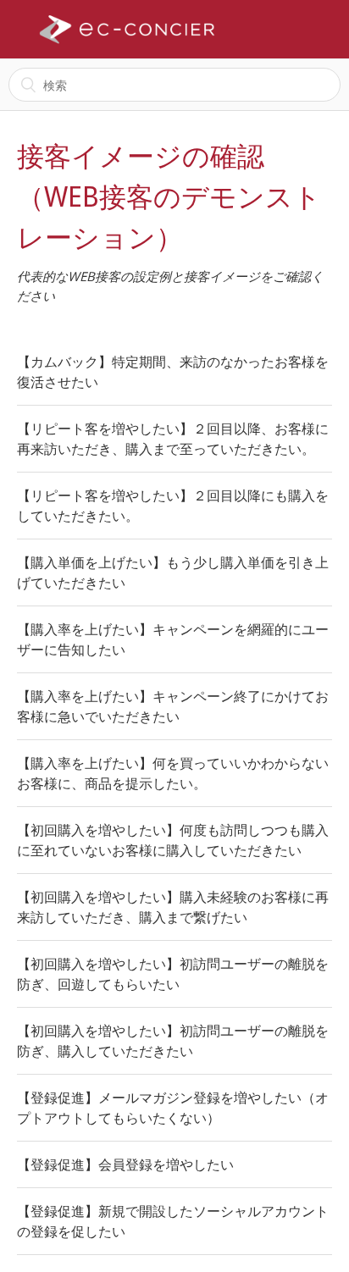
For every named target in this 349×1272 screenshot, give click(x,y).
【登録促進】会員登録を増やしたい (125, 1164)
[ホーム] (127, 30)
